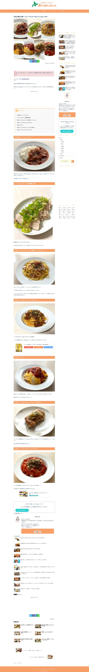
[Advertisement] (34, 67)
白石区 (63, 151)
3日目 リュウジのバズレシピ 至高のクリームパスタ (26, 120)
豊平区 (63, 146)
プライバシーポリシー (37, 669)
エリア (61, 137)
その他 (16, 594)
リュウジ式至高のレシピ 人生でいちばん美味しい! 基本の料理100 (36, 344)
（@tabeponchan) (25, 78)
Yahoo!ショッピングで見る (48, 347)
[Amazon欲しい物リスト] (40, 532)
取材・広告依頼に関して (51, 669)
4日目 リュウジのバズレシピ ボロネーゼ (24, 122)
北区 (62, 144)
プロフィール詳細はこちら (26, 527)
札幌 (61, 139)
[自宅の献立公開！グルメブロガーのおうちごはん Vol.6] (36, 61)
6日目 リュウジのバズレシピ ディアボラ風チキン (26, 127)
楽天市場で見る (29, 347)
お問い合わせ (44, 669)
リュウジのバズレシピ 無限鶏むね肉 (24, 117)
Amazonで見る (38, 347)
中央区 (63, 141)
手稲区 (63, 148)
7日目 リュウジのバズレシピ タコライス (24, 129)
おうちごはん (20, 594)
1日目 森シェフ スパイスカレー (23, 115)
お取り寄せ (62, 155)
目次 (19, 110)
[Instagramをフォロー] (37, 532)
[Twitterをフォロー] (35, 532)
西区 (62, 143)
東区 (62, 150)
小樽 (61, 153)
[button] (72, 161)
